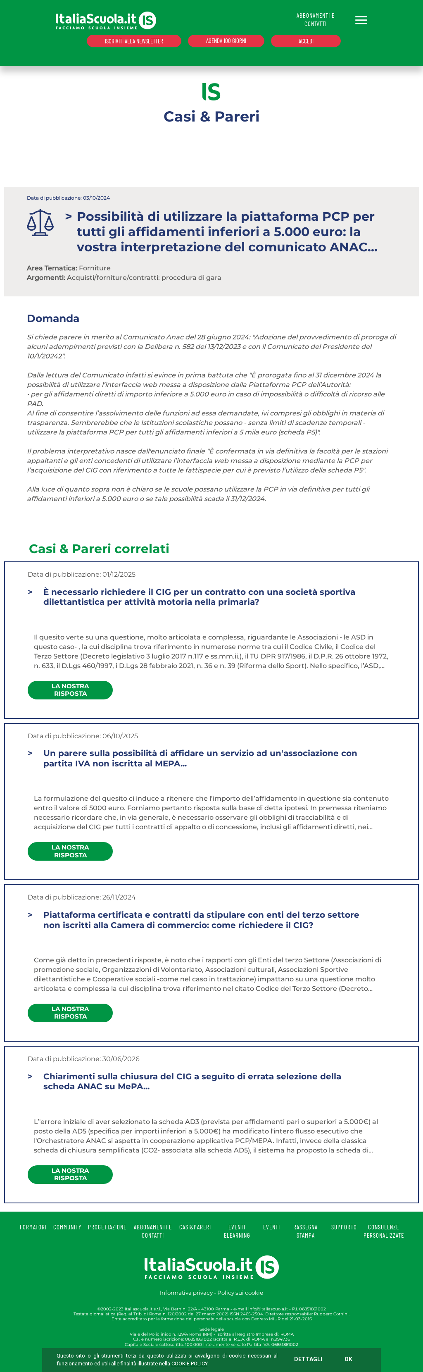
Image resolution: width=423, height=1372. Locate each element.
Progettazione (107, 1227)
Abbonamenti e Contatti (153, 1231)
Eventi (271, 1227)
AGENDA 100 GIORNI (226, 40)
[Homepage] (106, 20)
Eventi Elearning (237, 1231)
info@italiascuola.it (268, 1309)
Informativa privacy (186, 1292)
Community (67, 1227)
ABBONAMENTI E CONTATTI (316, 19)
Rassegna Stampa (305, 1231)
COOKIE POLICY (189, 1363)
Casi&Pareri (195, 1227)
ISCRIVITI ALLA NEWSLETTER (134, 41)
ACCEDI (306, 41)
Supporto (344, 1227)
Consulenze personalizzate (384, 1231)
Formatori (33, 1227)
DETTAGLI (308, 1359)
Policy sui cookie (240, 1292)
